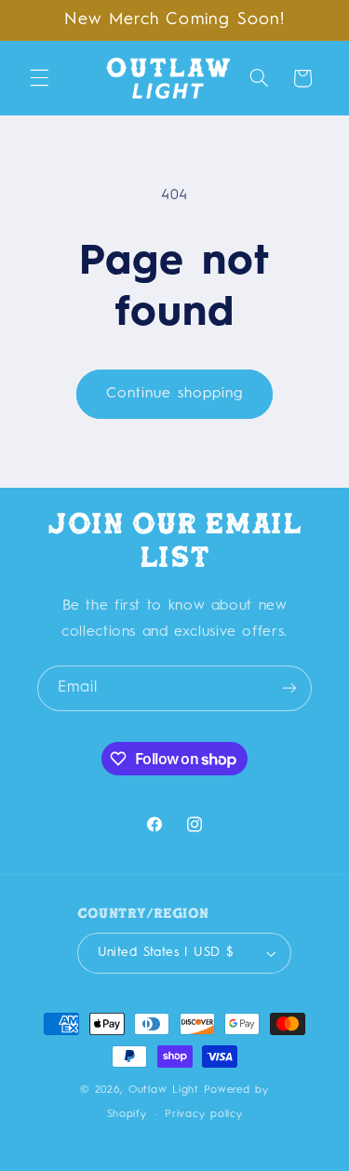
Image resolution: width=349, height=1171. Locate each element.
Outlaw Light (163, 1090)
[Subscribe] (289, 688)
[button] (39, 78)
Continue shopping (175, 393)
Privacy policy (203, 1114)
